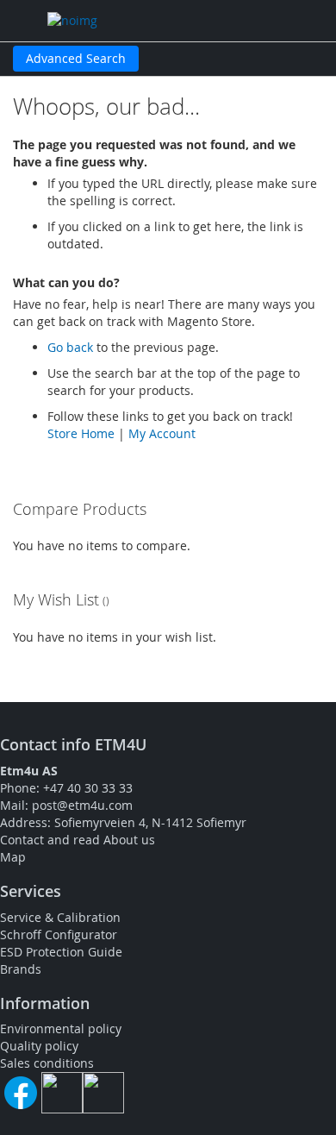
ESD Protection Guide (61, 952)
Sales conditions (47, 1063)
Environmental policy (60, 1028)
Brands (20, 969)
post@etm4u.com (82, 805)
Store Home (81, 433)
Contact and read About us (77, 839)
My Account (162, 433)
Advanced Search (76, 58)
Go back (70, 347)
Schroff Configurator (58, 934)
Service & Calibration (60, 917)
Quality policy (39, 1046)
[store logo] (124, 20)
